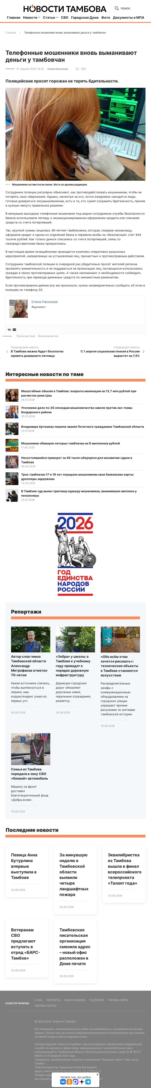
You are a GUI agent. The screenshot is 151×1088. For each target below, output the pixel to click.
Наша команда (75, 1000)
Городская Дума (85, 17)
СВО (64, 17)
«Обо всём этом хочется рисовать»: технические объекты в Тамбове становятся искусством (119, 666)
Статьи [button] (49, 17)
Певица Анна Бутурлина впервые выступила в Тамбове (24, 866)
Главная (13, 17)
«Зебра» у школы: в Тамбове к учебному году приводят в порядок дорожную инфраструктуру (73, 666)
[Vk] (9, 330)
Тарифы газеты (45, 1005)
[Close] (97, 1074)
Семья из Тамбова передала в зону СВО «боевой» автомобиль (29, 773)
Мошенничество (48, 336)
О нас (39, 1000)
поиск (125, 8)
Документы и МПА (128, 17)
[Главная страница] (65, 8)
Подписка (96, 1000)
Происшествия (26, 336)
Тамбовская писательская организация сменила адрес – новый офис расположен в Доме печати (74, 946)
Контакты (53, 1000)
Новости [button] (30, 17)
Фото (105, 17)
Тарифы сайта (118, 1000)
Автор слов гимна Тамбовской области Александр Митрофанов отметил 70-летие (29, 666)
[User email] (14, 330)
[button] (75, 134)
